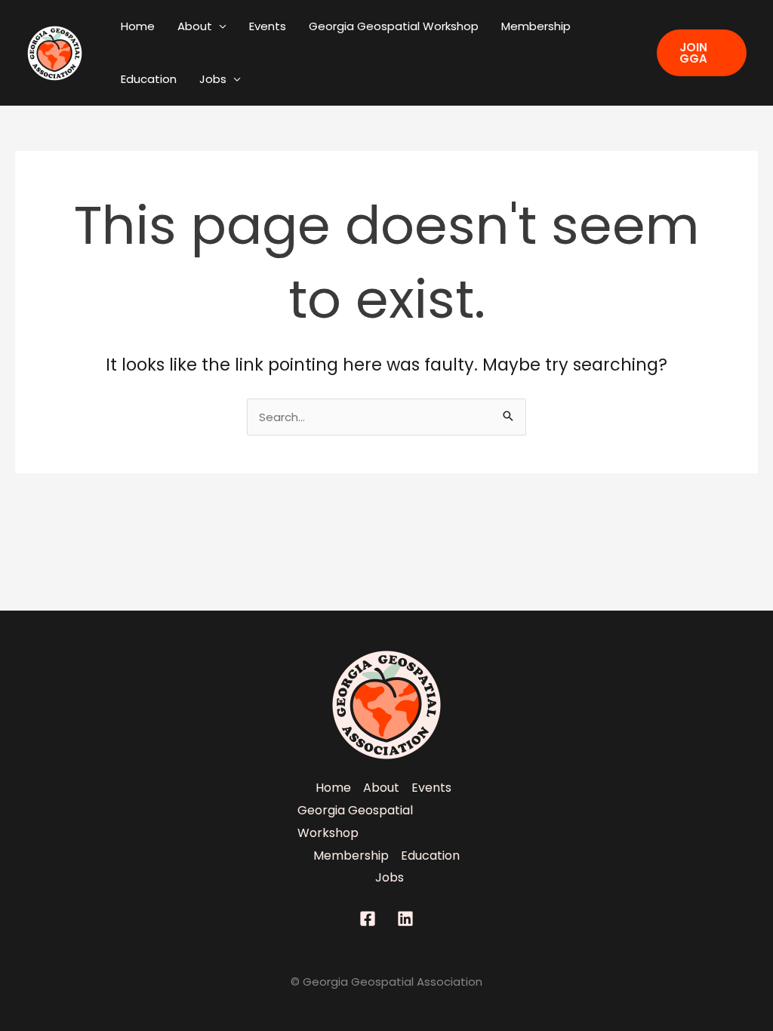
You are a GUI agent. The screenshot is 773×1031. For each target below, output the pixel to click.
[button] (702, 52)
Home (138, 26)
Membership (536, 26)
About (194, 26)
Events (267, 26)
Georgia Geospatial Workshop (394, 26)
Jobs (212, 79)
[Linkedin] (405, 918)
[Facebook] (367, 918)
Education (149, 79)
